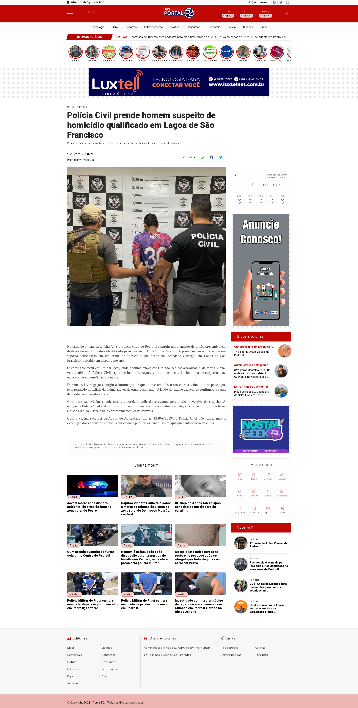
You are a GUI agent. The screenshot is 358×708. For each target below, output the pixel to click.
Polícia (232, 27)
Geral (115, 27)
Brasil (263, 27)
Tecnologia (97, 27)
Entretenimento (153, 27)
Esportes (131, 27)
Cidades (248, 27)
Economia (214, 27)
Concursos (193, 27)
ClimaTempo (282, 177)
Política (174, 27)
